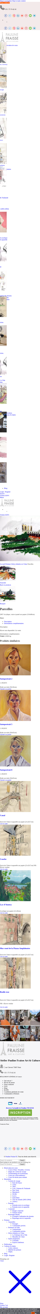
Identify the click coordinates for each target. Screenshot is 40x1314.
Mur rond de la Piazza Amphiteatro (15, 948)
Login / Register (9, 1255)
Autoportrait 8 (6, 770)
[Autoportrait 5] (15, 720)
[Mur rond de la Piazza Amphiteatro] (15, 944)
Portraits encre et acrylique (20, 1205)
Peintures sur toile (14, 1227)
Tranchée (3, 583)
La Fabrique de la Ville (19, 1235)
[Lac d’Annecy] (15, 900)
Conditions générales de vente (13, 1092)
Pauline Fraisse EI (11, 1156)
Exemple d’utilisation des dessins (23, 1216)
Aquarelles (11, 1222)
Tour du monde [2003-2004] (21, 1199)
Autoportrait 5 (6, 724)
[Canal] (15, 811)
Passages (15, 1224)
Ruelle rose (4, 992)
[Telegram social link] (17, 617)
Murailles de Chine (18, 1237)
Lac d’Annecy (6, 905)
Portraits (11, 1203)
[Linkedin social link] (14, 617)
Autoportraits (16, 1229)
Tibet (14, 1186)
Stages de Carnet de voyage (17, 1172)
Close (2, 1261)
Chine (14, 1185)
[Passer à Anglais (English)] (9, 22)
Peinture (8, 564)
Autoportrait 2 (6, 679)
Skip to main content (19, 1)
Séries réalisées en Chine (19, 564)
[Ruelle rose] (15, 988)
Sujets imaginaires (14, 1239)
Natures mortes (17, 1213)
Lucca (14, 1196)
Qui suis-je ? (8, 1081)
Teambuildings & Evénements (18, 1173)
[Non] (35, 1313)
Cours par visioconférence (16, 1175)
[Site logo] (9, 42)
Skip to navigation (6, 1)
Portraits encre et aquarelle (20, 1207)
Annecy (14, 1201)
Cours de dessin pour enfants (17, 1177)
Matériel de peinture (14, 1250)
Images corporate (17, 1211)
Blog (5, 1088)
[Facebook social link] (6, 617)
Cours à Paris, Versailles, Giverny (19, 1170)
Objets (10, 1252)
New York (15, 1190)
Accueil (2, 564)
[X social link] (8, 617)
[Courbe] (15, 855)
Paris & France (17, 1183)
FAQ (5, 1086)
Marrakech (15, 1192)
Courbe (3, 859)
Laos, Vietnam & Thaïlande (21, 1188)
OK (33, 1313)
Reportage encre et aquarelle (21, 1218)
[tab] (8, 621)
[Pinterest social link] (11, 617)
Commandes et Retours (11, 1094)
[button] (5, 689)
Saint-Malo (15, 1198)
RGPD (6, 1090)
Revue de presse (9, 1082)
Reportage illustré (14, 1214)
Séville (14, 1194)
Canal (2, 815)
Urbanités (15, 1240)
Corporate (11, 1209)
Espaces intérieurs (18, 1242)
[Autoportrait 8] (15, 766)
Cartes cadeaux (13, 1248)
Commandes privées (18, 1226)
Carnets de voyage (14, 1181)
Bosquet (2, 604)
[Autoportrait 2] (15, 675)
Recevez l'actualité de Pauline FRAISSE (20, 1108)
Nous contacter (5, 3)
